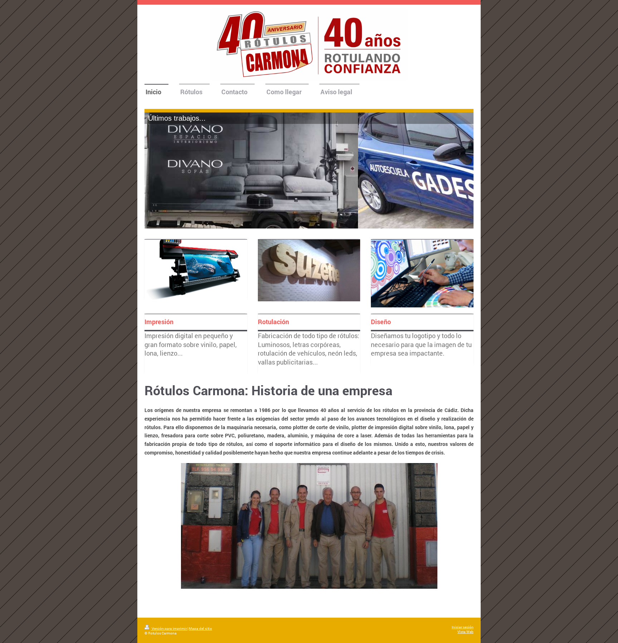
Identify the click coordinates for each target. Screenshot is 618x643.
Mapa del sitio (200, 628)
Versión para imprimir (169, 628)
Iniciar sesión (463, 627)
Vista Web (465, 631)
